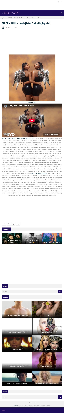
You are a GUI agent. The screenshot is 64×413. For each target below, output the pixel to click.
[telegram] (18, 224)
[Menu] (2, 13)
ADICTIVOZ (7, 27)
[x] (61, 1)
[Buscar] (61, 13)
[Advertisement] (32, 6)
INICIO (3, 410)
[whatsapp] (13, 224)
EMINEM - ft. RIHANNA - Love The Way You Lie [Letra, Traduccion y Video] (25, 18)
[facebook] (58, 1)
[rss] (35, 403)
